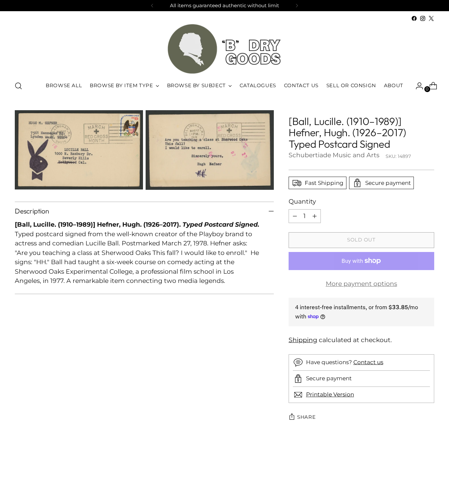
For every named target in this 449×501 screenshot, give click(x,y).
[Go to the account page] (416, 85)
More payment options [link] (361, 284)
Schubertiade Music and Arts (334, 155)
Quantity (302, 201)
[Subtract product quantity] (295, 216)
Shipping (303, 340)
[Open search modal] (18, 85)
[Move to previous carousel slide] (413, 478)
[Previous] (152, 5)
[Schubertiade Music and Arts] (224, 49)
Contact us (368, 362)
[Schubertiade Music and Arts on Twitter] (431, 18)
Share (306, 417)
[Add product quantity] (314, 216)
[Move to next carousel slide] (428, 478)
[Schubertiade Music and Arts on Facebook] (414, 18)
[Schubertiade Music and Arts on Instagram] (423, 18)
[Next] (297, 5)
